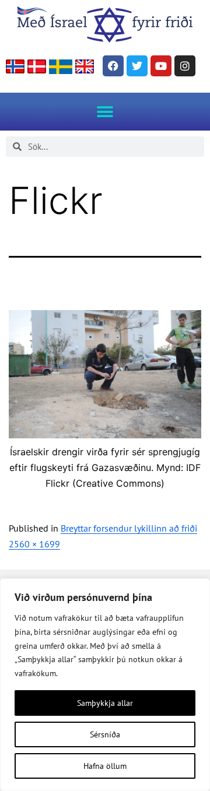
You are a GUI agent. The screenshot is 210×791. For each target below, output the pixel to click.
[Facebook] (113, 65)
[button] (105, 112)
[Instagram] (184, 65)
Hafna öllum (105, 766)
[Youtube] (161, 65)
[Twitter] (137, 65)
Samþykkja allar (105, 703)
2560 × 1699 (34, 544)
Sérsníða (105, 734)
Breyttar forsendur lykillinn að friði (129, 528)
